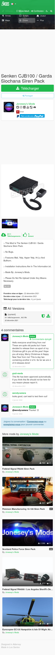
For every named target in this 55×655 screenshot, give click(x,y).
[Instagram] (21, 107)
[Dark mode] (47, 11)
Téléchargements (13, 236)
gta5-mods (17, 373)
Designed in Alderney (11, 644)
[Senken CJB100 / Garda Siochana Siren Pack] (27, 190)
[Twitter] (17, 107)
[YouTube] (27, 107)
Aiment (31, 236)
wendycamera (19, 392)
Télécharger (29, 88)
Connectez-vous (35, 421)
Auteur (32, 336)
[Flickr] (24, 107)
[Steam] (31, 107)
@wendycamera (20, 410)
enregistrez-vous (12, 424)
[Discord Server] (34, 107)
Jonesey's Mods (25, 104)
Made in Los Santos (10, 647)
